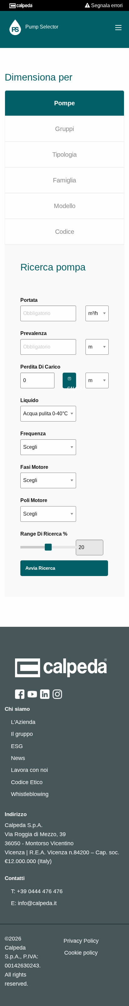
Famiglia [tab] (64, 180)
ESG (17, 746)
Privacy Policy (81, 941)
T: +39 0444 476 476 (37, 891)
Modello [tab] (64, 205)
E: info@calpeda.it (34, 903)
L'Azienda (23, 722)
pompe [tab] (64, 103)
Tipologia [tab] (64, 154)
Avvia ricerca (40, 568)
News (18, 758)
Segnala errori (106, 5)
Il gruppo (22, 734)
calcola (71, 387)
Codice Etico (27, 782)
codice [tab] (64, 231)
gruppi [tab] (64, 128)
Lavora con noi (29, 770)
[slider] (48, 546)
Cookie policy (81, 953)
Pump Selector (41, 26)
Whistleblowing (30, 794)
